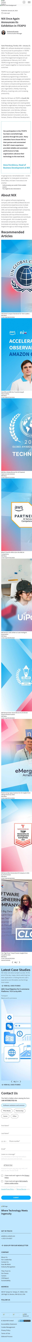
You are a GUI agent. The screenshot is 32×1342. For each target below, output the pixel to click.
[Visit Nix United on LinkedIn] (3, 1306)
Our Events (5, 1273)
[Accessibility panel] (24, 2)
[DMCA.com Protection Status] (24, 1321)
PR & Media (7, 1111)
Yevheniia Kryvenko (12, 31)
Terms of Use (5, 1333)
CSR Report (5, 1278)
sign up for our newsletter (16, 1245)
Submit (16, 1197)
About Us (4, 1257)
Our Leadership (6, 1260)
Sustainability (5, 1281)
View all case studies (12, 986)
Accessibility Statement (9, 1324)
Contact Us (5, 1262)
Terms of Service (21, 1189)
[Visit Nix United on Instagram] (16, 1306)
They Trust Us (5, 1271)
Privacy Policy (5, 1330)
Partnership (19, 1111)
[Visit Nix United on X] (22, 1306)
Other (14, 1116)
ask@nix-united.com (8, 1236)
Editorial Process (6, 1337)
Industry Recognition (8, 1267)
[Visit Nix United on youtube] (29, 1306)
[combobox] (4, 1141)
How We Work (6, 1264)
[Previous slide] (12, 962)
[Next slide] (19, 962)
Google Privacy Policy (7, 1189)
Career (5, 1116)
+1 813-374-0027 (6, 1238)
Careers (3, 1276)
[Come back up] (29, 1338)
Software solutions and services (13, 1105)
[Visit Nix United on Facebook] (10, 1306)
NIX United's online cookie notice (16, 1182)
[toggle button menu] (29, 2)
